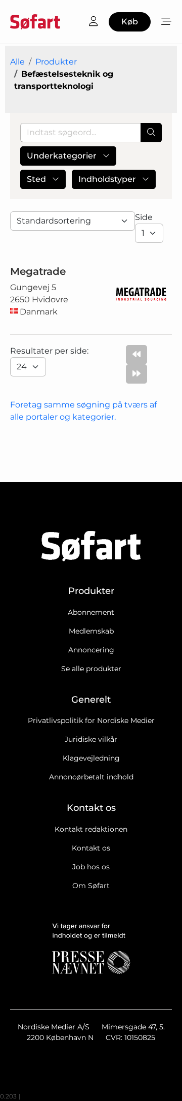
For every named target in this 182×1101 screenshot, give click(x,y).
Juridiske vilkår (91, 739)
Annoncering (91, 649)
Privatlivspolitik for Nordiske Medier (91, 720)
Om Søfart (91, 885)
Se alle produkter (91, 668)
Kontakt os (91, 848)
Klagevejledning (91, 758)
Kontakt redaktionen (91, 829)
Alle (17, 62)
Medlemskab (91, 631)
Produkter (56, 62)
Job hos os (91, 866)
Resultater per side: (50, 351)
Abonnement (91, 612)
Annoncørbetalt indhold (91, 776)
